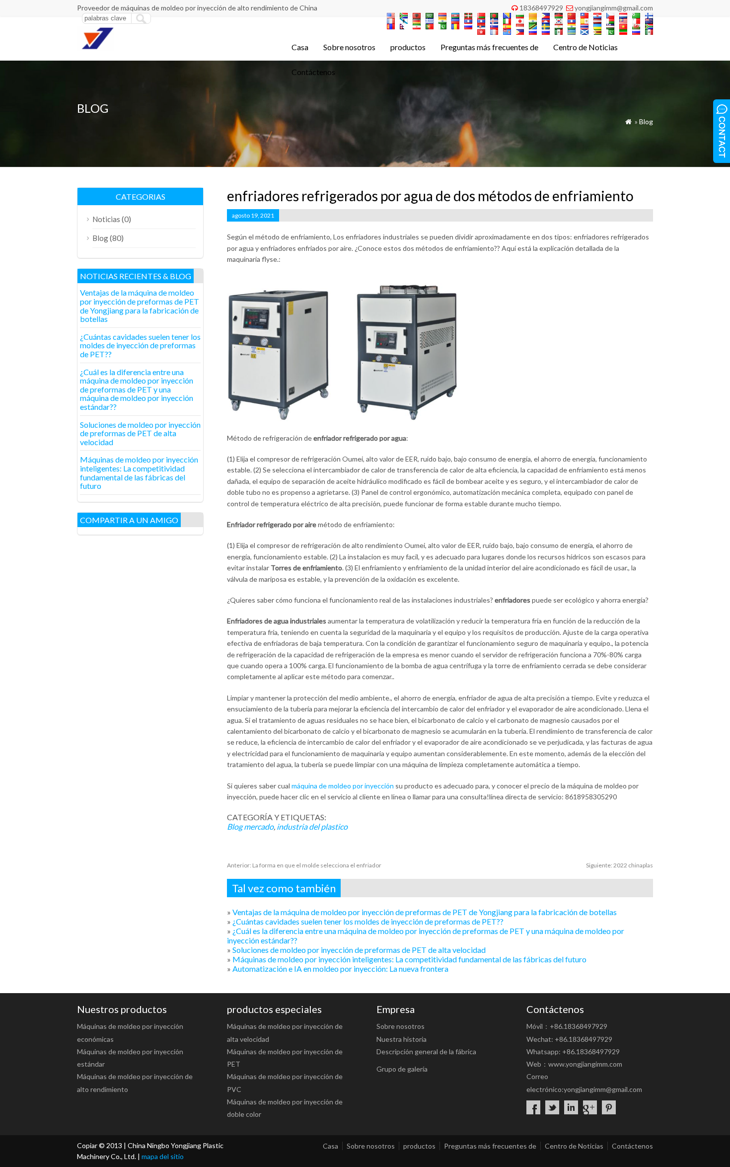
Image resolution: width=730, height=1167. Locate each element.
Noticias (106, 219)
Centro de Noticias (585, 47)
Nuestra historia (401, 1039)
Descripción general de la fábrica (426, 1051)
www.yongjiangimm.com (585, 1064)
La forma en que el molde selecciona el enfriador (304, 865)
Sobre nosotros (349, 47)
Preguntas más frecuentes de (489, 47)
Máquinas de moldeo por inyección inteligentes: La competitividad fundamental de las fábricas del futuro (409, 959)
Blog (646, 121)
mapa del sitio (163, 1156)
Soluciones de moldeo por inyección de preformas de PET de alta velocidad (359, 949)
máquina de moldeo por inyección (343, 785)
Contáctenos (313, 72)
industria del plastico (312, 826)
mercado (259, 826)
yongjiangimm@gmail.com (614, 7)
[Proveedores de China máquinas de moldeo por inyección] (95, 47)
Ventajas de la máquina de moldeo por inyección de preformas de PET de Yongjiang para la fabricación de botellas (424, 912)
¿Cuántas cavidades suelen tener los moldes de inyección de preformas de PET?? (368, 921)
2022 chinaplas (619, 865)
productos (408, 47)
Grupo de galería (402, 1069)
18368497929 (541, 7)
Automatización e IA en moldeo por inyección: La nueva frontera (340, 968)
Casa (300, 47)
